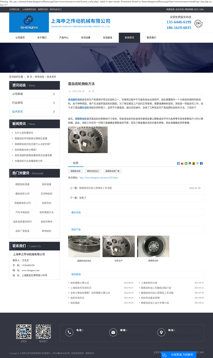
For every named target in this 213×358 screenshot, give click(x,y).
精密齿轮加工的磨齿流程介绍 (156, 288)
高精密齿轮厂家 (112, 171)
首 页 (29, 77)
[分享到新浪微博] (182, 163)
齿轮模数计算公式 (79, 283)
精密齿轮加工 (56, 9)
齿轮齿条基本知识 (22, 221)
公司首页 (20, 37)
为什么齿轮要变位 (23, 133)
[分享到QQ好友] (190, 163)
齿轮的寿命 (46, 221)
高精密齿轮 (43, 9)
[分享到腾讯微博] (197, 163)
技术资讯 (51, 77)
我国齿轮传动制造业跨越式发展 (30, 138)
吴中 (202, 352)
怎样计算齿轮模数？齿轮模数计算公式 (90, 293)
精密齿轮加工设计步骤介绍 (155, 303)
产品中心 (64, 37)
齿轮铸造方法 (47, 212)
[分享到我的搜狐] (193, 163)
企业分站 (180, 9)
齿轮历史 (46, 203)
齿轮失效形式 (77, 298)
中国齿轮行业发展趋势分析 (28, 161)
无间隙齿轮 (46, 193)
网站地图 (189, 9)
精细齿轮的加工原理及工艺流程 (95, 188)
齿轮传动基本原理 (150, 298)
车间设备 (85, 37)
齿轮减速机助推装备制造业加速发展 (33, 155)
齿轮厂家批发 (22, 231)
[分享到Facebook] (201, 163)
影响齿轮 (46, 231)
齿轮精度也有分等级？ (26, 150)
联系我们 (151, 37)
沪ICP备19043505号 (61, 353)
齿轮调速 (46, 184)
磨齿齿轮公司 (22, 193)
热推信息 (170, 9)
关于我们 (42, 37)
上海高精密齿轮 (29, 9)
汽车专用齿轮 (22, 212)
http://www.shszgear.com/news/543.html (99, 177)
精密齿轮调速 (22, 184)
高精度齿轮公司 (22, 203)
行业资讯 (17, 102)
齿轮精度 (75, 303)
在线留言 (107, 37)
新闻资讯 (129, 37)
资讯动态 (39, 77)
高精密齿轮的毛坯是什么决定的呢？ (33, 144)
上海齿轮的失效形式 (80, 288)
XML (201, 9)
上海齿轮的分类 (149, 283)
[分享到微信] (186, 163)
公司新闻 (17, 94)
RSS (196, 9)
